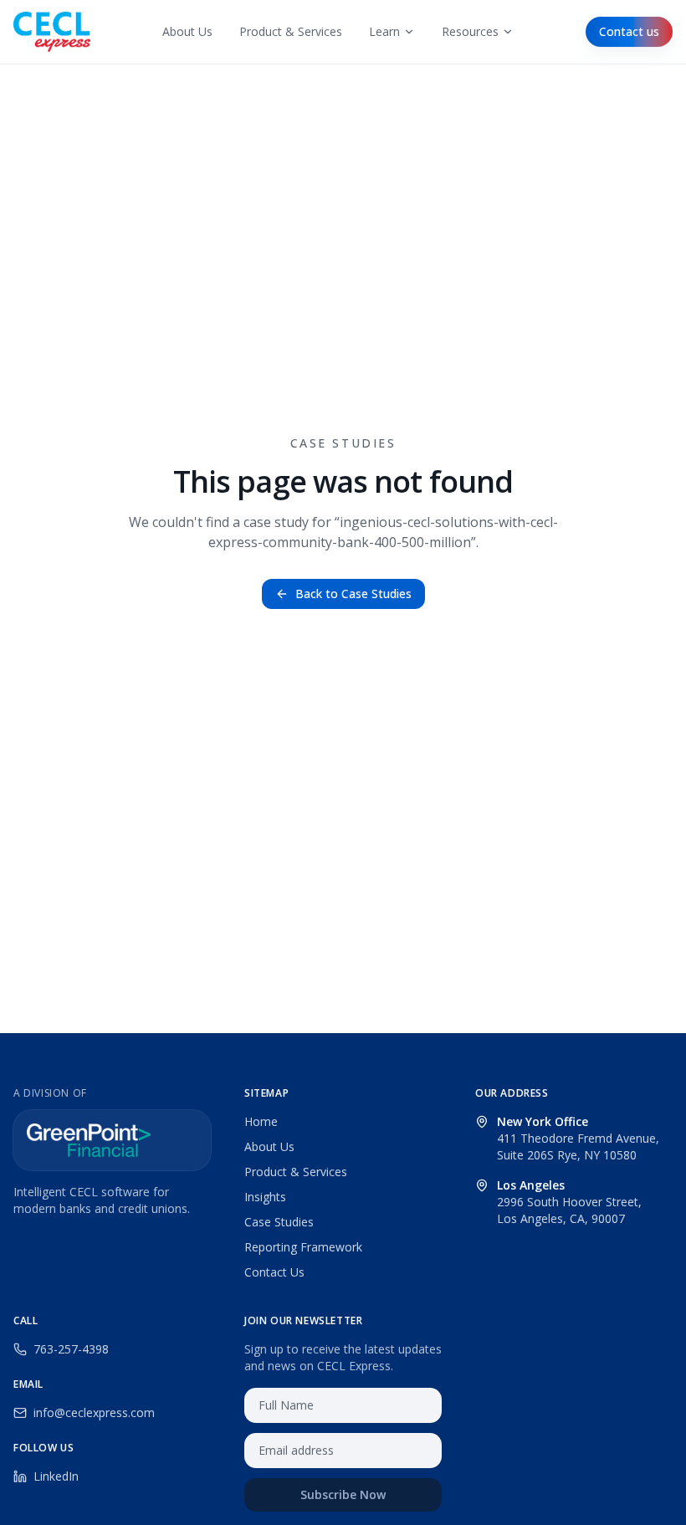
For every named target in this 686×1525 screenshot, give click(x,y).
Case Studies (279, 1222)
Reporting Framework (303, 1247)
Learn (384, 31)
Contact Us (274, 1272)
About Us (187, 31)
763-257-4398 (71, 1349)
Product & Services (290, 31)
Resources (470, 31)
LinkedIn (56, 1476)
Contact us (629, 31)
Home (261, 1121)
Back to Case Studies (353, 593)
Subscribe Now (343, 1494)
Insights (265, 1197)
